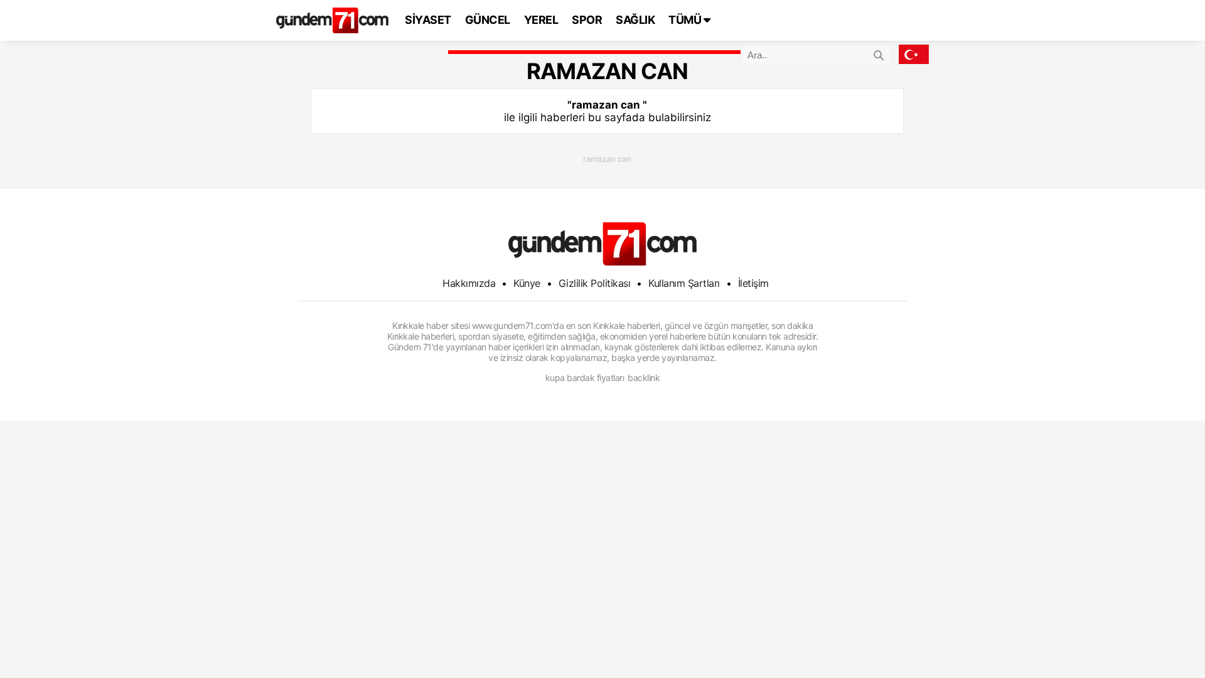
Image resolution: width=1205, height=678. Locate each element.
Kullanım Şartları (684, 283)
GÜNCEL (487, 19)
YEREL (541, 19)
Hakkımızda (468, 283)
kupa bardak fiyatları (584, 377)
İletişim (753, 283)
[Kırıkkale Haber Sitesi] (602, 244)
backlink (644, 377)
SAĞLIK (635, 19)
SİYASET (428, 19)
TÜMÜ (686, 19)
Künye (526, 283)
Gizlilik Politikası (595, 283)
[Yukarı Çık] (1170, 643)
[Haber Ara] (878, 53)
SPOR (587, 19)
